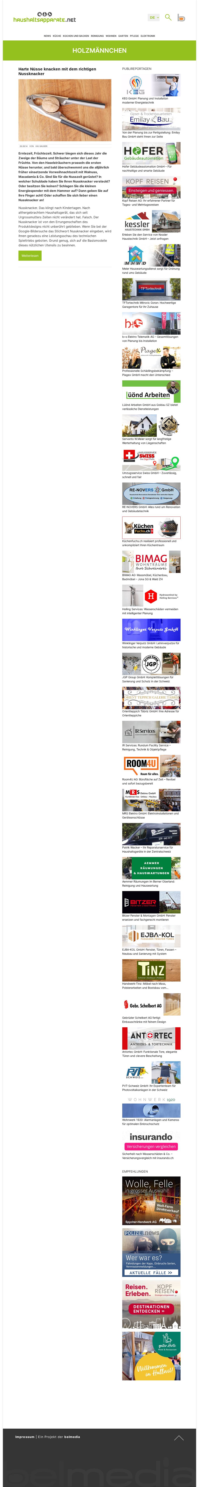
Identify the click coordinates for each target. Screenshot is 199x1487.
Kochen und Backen (76, 35)
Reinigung (97, 35)
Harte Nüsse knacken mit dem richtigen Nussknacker (57, 71)
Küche (57, 35)
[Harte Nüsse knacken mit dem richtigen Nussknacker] (64, 110)
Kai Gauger (41, 146)
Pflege (134, 35)
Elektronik (148, 35)
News (47, 35)
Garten (123, 35)
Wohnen (111, 35)
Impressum (25, 1437)
